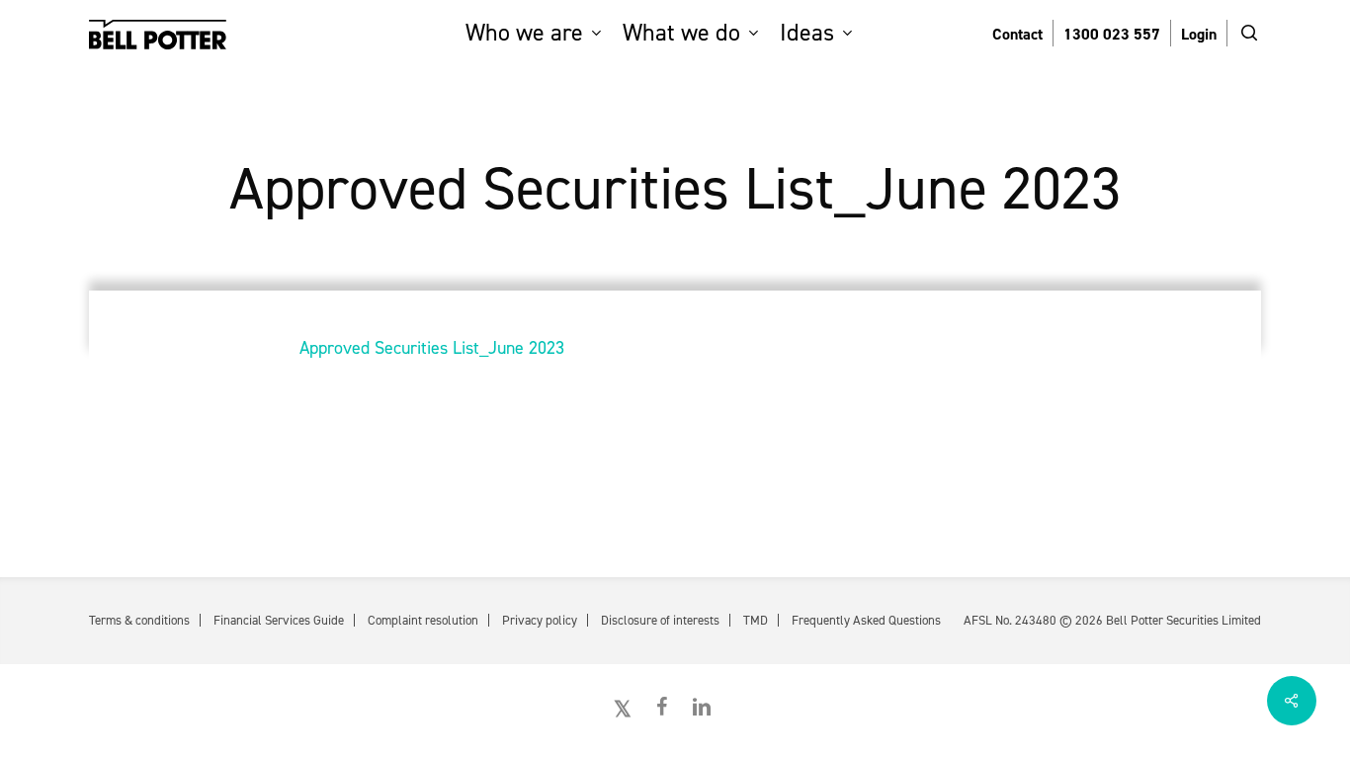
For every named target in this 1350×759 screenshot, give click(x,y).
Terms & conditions (139, 620)
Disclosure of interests (660, 620)
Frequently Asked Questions (866, 620)
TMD (755, 620)
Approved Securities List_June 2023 (431, 348)
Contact (1017, 34)
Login (1199, 34)
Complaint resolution (423, 620)
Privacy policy (539, 620)
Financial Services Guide (278, 620)
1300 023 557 (1111, 34)
